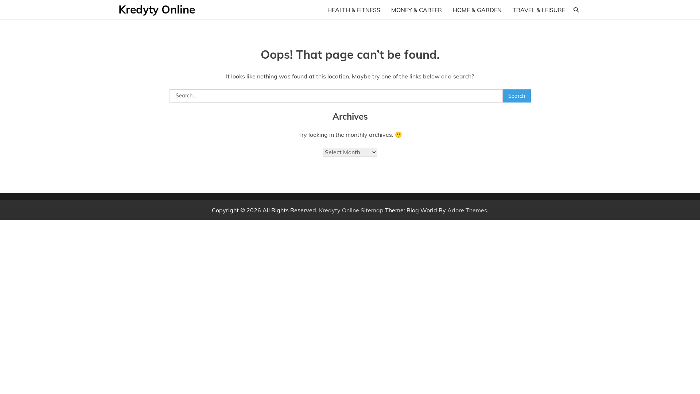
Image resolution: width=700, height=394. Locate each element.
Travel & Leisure (539, 9)
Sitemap (372, 210)
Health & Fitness (353, 9)
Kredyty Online (156, 9)
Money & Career (416, 9)
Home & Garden (477, 9)
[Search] (576, 9)
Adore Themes (467, 210)
